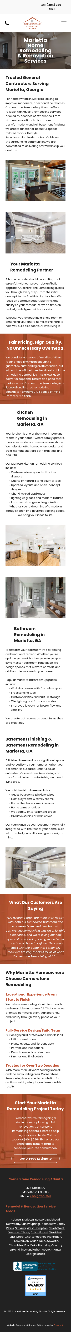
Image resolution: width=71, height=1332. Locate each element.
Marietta (28, 1220)
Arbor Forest (39, 1232)
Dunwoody (13, 1224)
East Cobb (16, 1237)
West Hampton (37, 1228)
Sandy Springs (31, 1224)
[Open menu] (64, 23)
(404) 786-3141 (40, 1196)
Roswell (40, 1220)
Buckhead (53, 1220)
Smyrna (20, 1228)
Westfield (55, 1232)
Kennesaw (49, 1224)
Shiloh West (56, 1228)
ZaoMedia (59, 1325)
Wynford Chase (18, 1232)
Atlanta (16, 1220)
